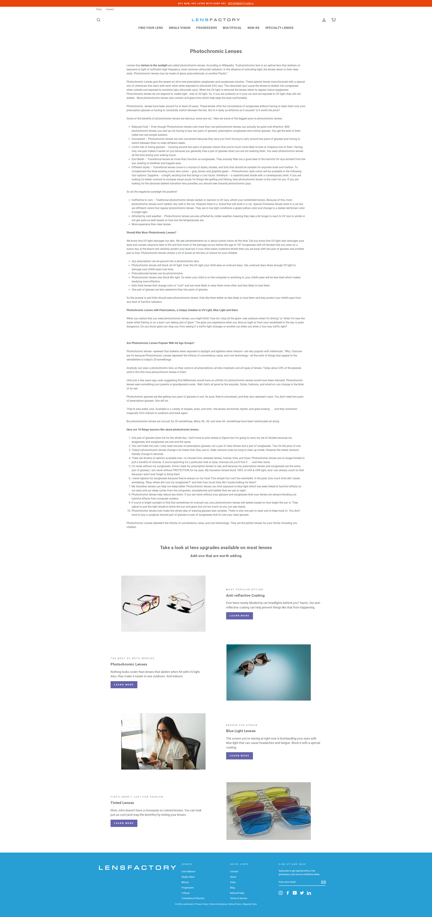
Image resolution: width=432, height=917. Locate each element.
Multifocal (232, 28)
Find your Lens (150, 28)
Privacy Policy (201, 904)
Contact (110, 9)
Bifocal (185, 882)
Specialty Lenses (279, 28)
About (233, 877)
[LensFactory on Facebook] (288, 893)
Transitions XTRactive (192, 898)
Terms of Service (238, 898)
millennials (276, 351)
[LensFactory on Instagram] (281, 893)
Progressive (206, 28)
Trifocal (185, 893)
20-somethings (162, 359)
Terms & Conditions (218, 904)
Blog (232, 887)
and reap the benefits (141, 814)
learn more (124, 684)
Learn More (239, 615)
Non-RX (254, 28)
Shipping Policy (250, 904)
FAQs (99, 9)
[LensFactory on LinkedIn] (309, 893)
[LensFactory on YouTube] (295, 893)
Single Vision (180, 28)
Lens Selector (188, 871)
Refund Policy (237, 893)
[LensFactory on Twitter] (302, 893)
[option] (216, 3)
